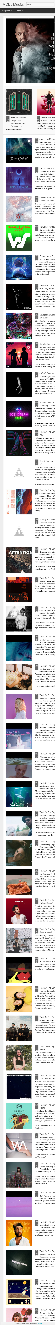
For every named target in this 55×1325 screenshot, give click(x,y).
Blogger (40, 1323)
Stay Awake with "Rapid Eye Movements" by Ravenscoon (18, 122)
